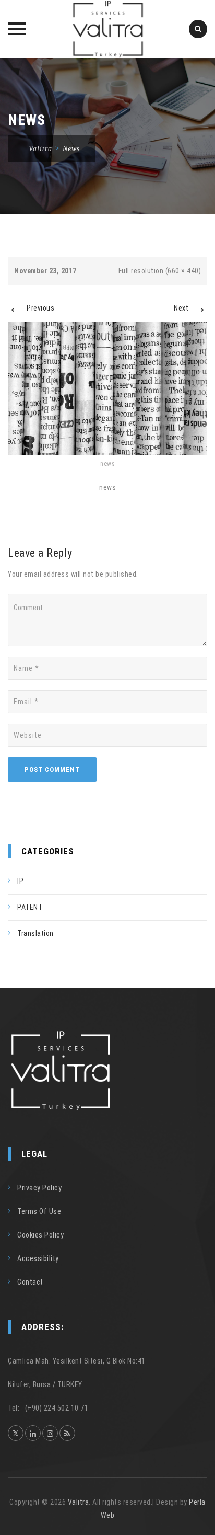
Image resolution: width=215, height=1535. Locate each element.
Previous (31, 308)
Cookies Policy (40, 1235)
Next (190, 308)
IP (20, 881)
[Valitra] (107, 29)
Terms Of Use (39, 1211)
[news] (107, 387)
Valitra (78, 1502)
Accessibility (38, 1258)
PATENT (29, 907)
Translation (35, 933)
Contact (30, 1282)
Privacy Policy (39, 1188)
